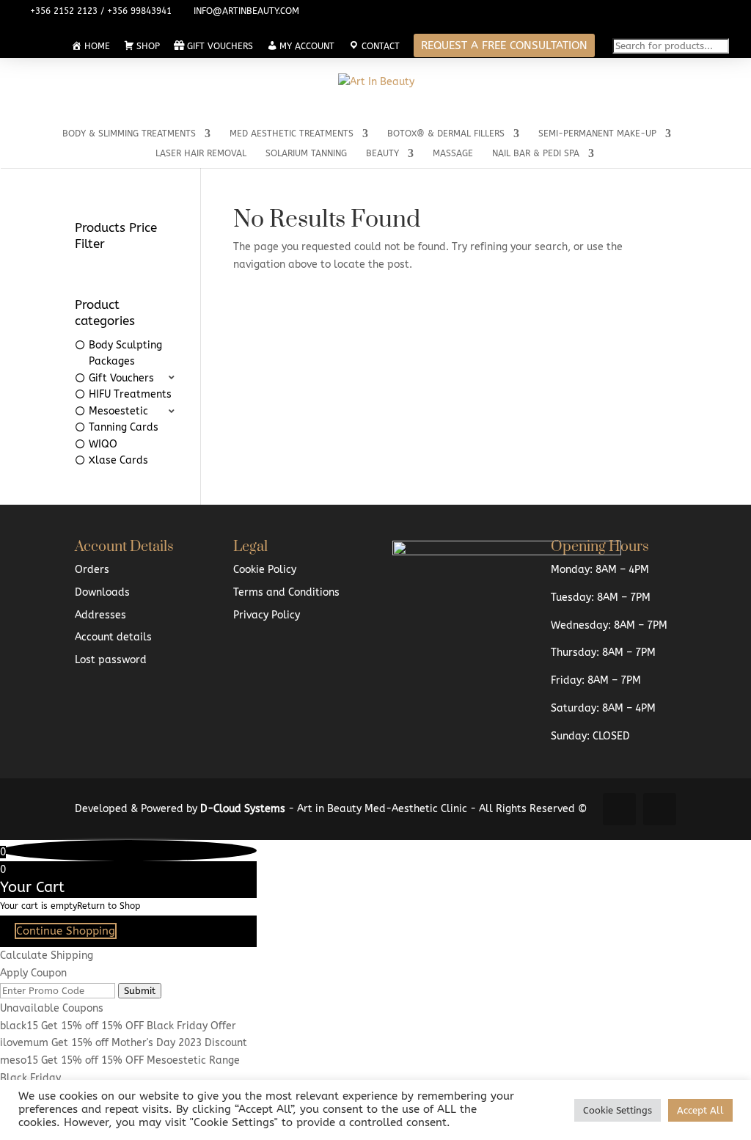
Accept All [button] (700, 1110)
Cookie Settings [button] (617, 1110)
